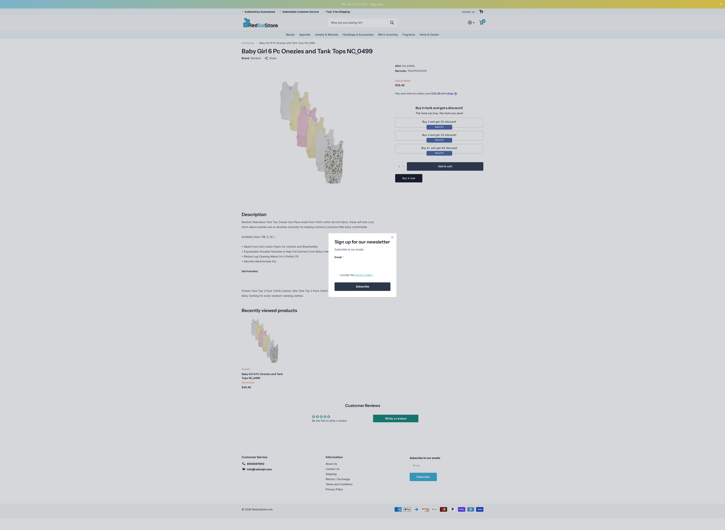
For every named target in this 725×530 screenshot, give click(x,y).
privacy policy (364, 275)
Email (339, 257)
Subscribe (362, 286)
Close (392, 237)
